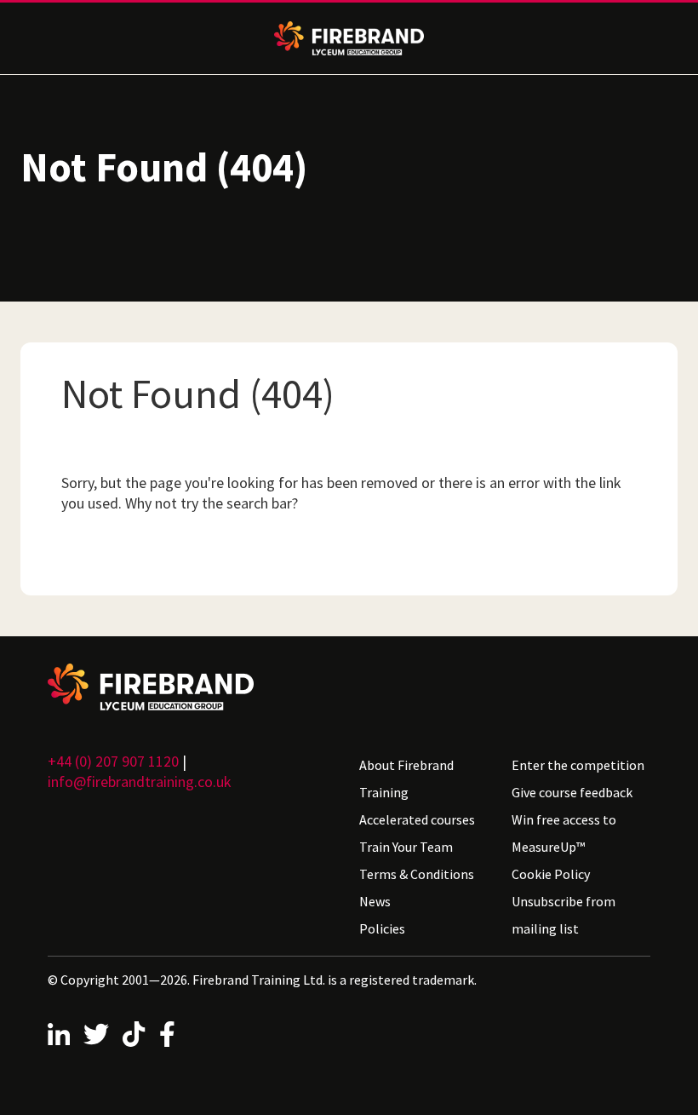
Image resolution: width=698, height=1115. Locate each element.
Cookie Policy (551, 873)
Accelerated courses (417, 819)
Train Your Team (406, 846)
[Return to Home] (193, 687)
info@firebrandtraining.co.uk (140, 781)
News (375, 901)
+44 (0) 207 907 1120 (113, 761)
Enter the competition (578, 764)
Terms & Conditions (416, 873)
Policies (382, 928)
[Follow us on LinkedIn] (59, 1034)
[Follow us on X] (96, 1034)
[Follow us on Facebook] (167, 1034)
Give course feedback (572, 792)
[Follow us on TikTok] (134, 1034)
